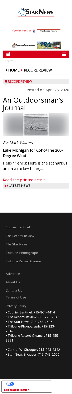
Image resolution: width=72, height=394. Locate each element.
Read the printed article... (25, 179)
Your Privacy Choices (30, 383)
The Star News (16, 244)
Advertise (13, 273)
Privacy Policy (16, 305)
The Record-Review (20, 236)
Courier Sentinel (18, 227)
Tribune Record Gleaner (24, 261)
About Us (13, 282)
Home (14, 70)
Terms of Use (16, 297)
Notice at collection (16, 389)
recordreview (38, 70)
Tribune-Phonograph (22, 252)
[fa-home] (6, 54)
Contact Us (14, 290)
